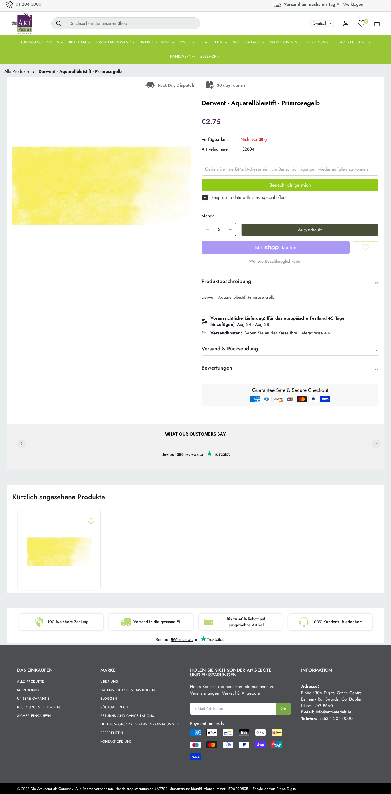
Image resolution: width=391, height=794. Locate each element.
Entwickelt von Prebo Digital (275, 788)
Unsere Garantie (33, 698)
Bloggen (108, 698)
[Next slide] (376, 443)
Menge (208, 216)
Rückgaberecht (115, 707)
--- (192, 4)
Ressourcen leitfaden (38, 707)
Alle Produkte (16, 71)
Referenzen (111, 732)
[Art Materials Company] (21, 23)
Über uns (109, 681)
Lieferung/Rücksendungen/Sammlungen (139, 724)
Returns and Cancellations (127, 715)
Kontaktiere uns (116, 741)
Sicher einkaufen (34, 715)
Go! (284, 708)
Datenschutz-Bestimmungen (127, 690)
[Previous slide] (21, 443)
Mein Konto (28, 690)
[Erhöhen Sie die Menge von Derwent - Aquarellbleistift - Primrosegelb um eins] (230, 229)
